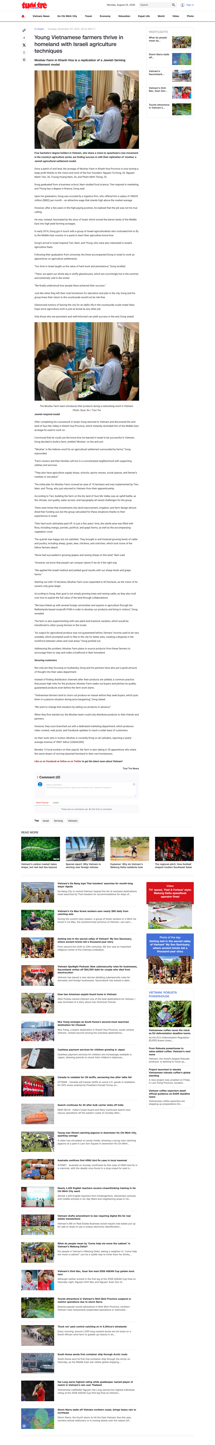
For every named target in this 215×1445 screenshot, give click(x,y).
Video (175, 16)
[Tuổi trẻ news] (34, 5)
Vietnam (72, 820)
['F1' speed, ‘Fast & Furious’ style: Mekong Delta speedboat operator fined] (170, 915)
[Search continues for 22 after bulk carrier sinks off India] (37, 1114)
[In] (24, 60)
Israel (46, 820)
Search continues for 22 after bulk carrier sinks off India (90, 1105)
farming (58, 820)
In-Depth (39, 29)
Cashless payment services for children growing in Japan (91, 1049)
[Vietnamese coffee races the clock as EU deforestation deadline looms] (170, 1014)
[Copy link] (24, 30)
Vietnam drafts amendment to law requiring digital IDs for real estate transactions (94, 1218)
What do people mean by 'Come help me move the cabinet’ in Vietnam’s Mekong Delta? (94, 1245)
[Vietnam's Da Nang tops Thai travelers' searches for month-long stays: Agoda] (37, 892)
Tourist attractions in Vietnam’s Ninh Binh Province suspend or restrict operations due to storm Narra (94, 1300)
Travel (88, 16)
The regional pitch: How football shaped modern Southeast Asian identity (173, 866)
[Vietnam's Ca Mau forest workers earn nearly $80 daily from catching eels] (37, 920)
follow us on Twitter (70, 761)
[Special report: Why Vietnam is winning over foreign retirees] (85, 849)
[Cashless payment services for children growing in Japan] (37, 1058)
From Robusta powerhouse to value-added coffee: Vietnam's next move (169, 1051)
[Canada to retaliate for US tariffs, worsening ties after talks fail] (37, 1086)
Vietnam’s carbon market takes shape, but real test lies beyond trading (39, 866)
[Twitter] (24, 45)
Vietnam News (41, 16)
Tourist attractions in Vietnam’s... (159, 106)
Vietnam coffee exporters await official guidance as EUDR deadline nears (169, 1093)
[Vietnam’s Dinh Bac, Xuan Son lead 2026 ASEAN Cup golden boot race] (181, 93)
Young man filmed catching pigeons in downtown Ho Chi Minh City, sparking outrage (97, 1134)
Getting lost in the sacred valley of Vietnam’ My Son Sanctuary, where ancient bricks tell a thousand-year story (95, 940)
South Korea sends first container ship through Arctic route (92, 1354)
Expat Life (144, 16)
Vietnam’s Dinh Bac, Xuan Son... (158, 90)
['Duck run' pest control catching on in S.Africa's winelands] (37, 1335)
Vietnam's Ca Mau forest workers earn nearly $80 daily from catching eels (93, 913)
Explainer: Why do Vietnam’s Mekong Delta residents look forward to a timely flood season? (129, 866)
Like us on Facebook (46, 761)
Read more (29, 833)
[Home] (23, 16)
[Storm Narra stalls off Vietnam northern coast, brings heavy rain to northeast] (181, 59)
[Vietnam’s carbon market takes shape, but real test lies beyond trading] (40, 849)
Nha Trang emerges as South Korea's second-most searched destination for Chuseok (93, 1024)
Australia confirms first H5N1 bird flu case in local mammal (92, 1160)
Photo (190, 16)
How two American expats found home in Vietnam (87, 994)
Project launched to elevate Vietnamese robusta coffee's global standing (169, 1072)
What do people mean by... (158, 39)
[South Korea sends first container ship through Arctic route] (37, 1363)
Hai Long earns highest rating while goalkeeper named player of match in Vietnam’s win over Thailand (95, 1384)
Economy (105, 16)
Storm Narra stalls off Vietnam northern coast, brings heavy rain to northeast (97, 1411)
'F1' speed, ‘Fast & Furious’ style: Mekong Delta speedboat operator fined (170, 893)
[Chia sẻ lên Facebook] (24, 38)
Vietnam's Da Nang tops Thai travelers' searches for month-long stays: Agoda (95, 885)
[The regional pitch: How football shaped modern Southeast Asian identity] (174, 849)
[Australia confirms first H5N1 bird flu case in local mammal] (37, 1169)
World (161, 16)
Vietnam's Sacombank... (156, 73)
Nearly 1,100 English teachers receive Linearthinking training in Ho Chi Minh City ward (97, 1190)
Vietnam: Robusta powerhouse (163, 994)
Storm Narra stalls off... (159, 56)
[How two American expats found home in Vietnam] (37, 1003)
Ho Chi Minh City (67, 16)
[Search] (173, 5)
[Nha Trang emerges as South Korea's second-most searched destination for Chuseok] (37, 1031)
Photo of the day (170, 937)
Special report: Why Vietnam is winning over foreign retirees (83, 866)
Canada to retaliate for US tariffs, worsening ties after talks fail (95, 1077)
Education (124, 16)
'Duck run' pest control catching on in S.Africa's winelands (92, 1326)
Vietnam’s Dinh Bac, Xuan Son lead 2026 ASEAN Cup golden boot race (96, 1273)
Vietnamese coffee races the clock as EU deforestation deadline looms (169, 1032)
